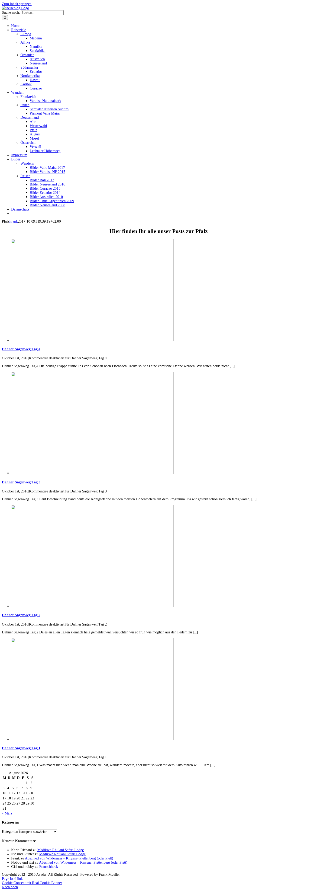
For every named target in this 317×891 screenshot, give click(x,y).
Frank (13, 221)
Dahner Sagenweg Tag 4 (21, 349)
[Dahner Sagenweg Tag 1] (92, 739)
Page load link (12, 879)
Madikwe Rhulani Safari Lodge (60, 850)
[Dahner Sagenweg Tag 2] (92, 606)
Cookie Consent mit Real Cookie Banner (32, 883)
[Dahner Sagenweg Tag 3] (92, 473)
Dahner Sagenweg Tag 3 (21, 482)
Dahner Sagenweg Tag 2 (21, 615)
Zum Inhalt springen (17, 4)
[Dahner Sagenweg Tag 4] (92, 340)
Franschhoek (48, 867)
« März (7, 813)
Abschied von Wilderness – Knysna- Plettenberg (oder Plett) (69, 858)
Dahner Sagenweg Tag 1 (21, 748)
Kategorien (10, 832)
